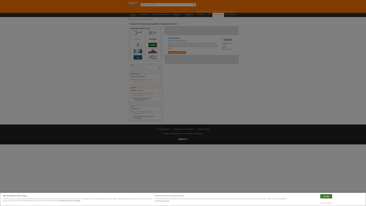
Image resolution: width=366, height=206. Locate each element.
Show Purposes (326, 203)
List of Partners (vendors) (162, 201)
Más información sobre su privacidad (69, 200)
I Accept (326, 196)
